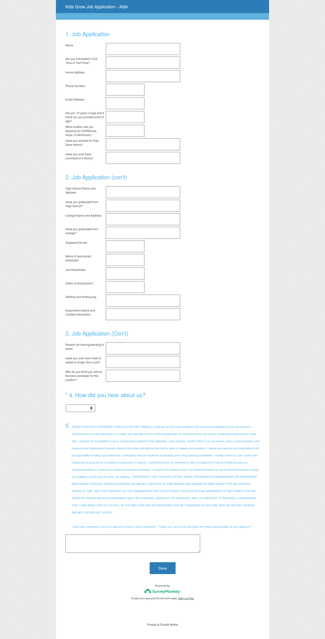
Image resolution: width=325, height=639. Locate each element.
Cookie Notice (169, 624)
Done (162, 568)
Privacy (152, 624)
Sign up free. (186, 598)
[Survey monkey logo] (162, 591)
